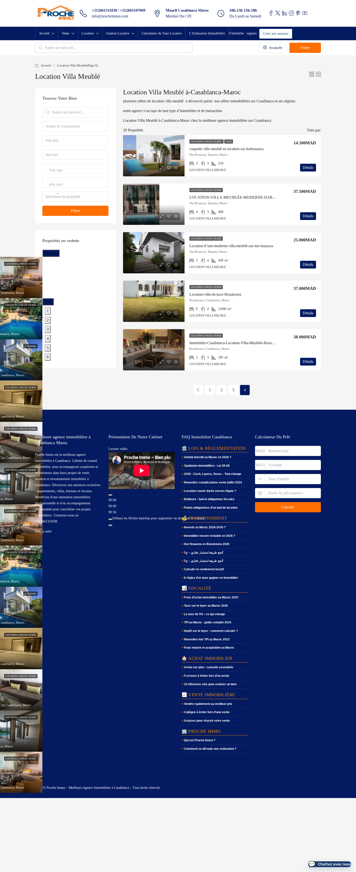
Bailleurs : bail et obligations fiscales (209, 499)
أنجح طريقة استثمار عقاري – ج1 (203, 552)
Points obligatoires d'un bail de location (211, 507)
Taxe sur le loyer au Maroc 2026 (206, 605)
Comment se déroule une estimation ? (210, 748)
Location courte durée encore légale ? (210, 491)
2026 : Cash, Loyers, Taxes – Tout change (212, 474)
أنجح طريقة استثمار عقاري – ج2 (203, 560)
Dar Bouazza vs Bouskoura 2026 (206, 544)
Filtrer (305, 48)
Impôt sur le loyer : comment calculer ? (211, 631)
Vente (65, 33)
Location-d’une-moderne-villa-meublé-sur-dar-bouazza (231, 246)
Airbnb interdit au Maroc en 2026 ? (207, 457)
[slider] (159, 518)
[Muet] (110, 519)
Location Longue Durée (206, 141)
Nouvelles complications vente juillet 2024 (213, 482)
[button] (329, 864)
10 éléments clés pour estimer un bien (210, 684)
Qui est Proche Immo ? (199, 740)
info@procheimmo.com (110, 16)
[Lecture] (110, 495)
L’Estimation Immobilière (207, 33)
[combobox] (56, 175)
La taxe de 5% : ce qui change (204, 614)
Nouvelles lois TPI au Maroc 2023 (207, 639)
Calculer (287, 507)
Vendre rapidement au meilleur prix (208, 704)
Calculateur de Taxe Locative (162, 33)
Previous (51, 253)
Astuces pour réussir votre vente (207, 720)
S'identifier (236, 33)
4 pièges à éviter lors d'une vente (207, 712)
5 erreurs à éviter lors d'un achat (206, 675)
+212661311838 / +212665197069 (118, 10)
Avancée (275, 48)
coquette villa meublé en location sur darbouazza (226, 149)
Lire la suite (43, 531)
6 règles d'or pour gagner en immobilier (211, 577)
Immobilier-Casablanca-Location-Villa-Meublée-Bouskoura (234, 343)
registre (252, 33)
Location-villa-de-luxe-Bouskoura (215, 294)
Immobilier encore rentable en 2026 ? (209, 536)
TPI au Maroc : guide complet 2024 (207, 622)
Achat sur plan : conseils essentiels (208, 667)
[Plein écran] (110, 525)
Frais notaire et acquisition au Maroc (209, 647)
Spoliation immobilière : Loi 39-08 (207, 465)
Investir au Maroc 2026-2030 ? (205, 527)
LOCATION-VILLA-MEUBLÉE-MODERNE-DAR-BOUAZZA (241, 197)
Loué (228, 141)
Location (88, 33)
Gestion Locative (117, 33)
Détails (308, 167)
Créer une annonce (275, 33)
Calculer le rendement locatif (204, 569)
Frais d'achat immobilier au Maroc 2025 (211, 597)
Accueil (44, 33)
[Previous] (198, 390)
